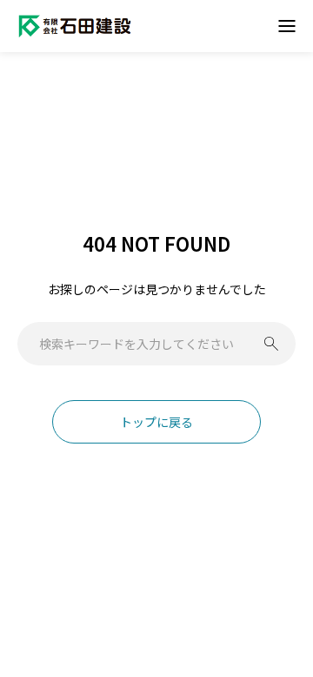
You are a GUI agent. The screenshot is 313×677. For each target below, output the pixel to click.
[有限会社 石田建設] (74, 26)
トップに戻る (156, 422)
